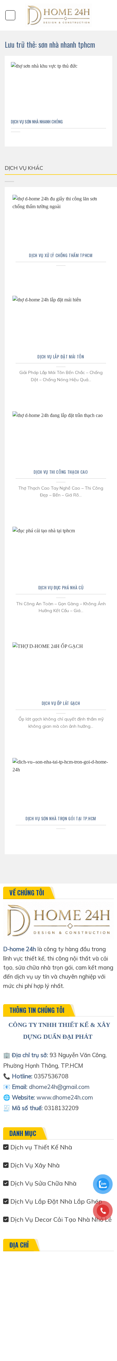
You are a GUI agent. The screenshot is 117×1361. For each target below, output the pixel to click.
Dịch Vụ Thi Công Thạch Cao (61, 472)
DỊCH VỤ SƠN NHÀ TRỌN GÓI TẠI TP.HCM (61, 819)
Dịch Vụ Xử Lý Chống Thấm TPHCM (60, 255)
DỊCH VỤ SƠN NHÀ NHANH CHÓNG (37, 122)
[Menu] (10, 15)
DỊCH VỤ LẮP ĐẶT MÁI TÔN (60, 357)
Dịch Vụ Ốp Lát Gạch (61, 703)
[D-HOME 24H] (58, 15)
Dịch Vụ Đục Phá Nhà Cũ (61, 588)
